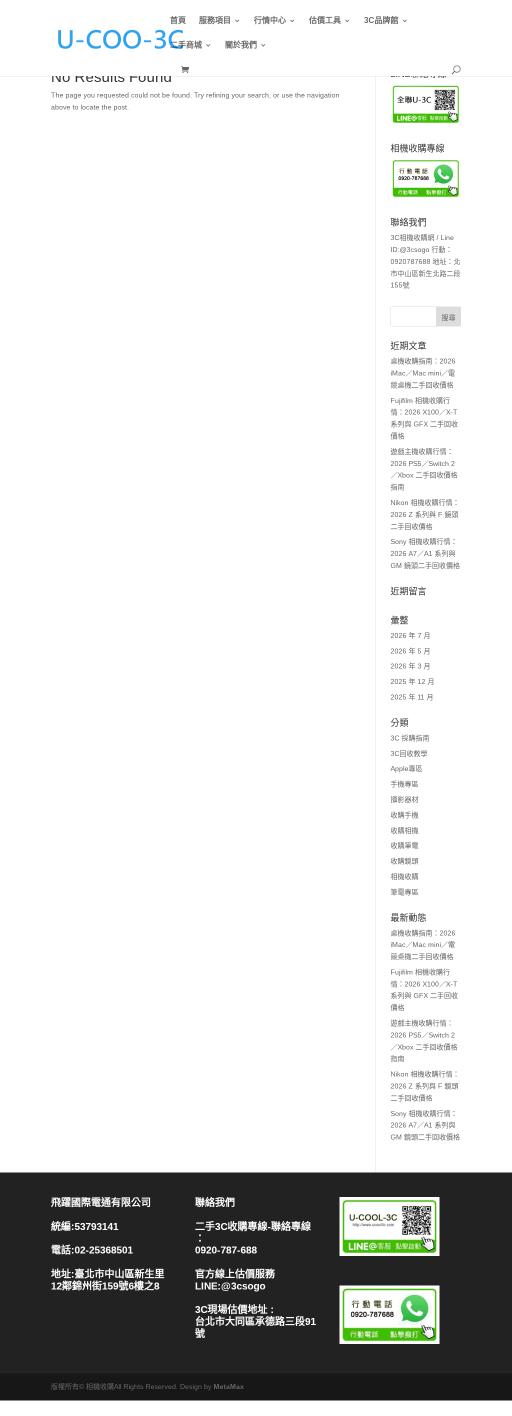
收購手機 (404, 815)
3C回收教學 (409, 754)
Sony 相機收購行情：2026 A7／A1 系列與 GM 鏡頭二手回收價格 (425, 554)
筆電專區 (404, 892)
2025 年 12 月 (412, 682)
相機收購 (404, 876)
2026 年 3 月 (410, 666)
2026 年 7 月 (410, 636)
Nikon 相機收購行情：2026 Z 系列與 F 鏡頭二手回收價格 (425, 514)
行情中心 (270, 20)
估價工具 (325, 20)
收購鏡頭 (404, 861)
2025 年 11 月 (412, 697)
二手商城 (186, 45)
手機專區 (404, 784)
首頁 (178, 20)
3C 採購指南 (410, 738)
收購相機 (404, 830)
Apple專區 (406, 768)
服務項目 (215, 20)
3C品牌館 (381, 20)
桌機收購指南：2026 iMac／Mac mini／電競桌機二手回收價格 (423, 373)
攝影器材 (404, 800)
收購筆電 (404, 846)
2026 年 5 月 (410, 651)
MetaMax (229, 1386)
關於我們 (241, 45)
